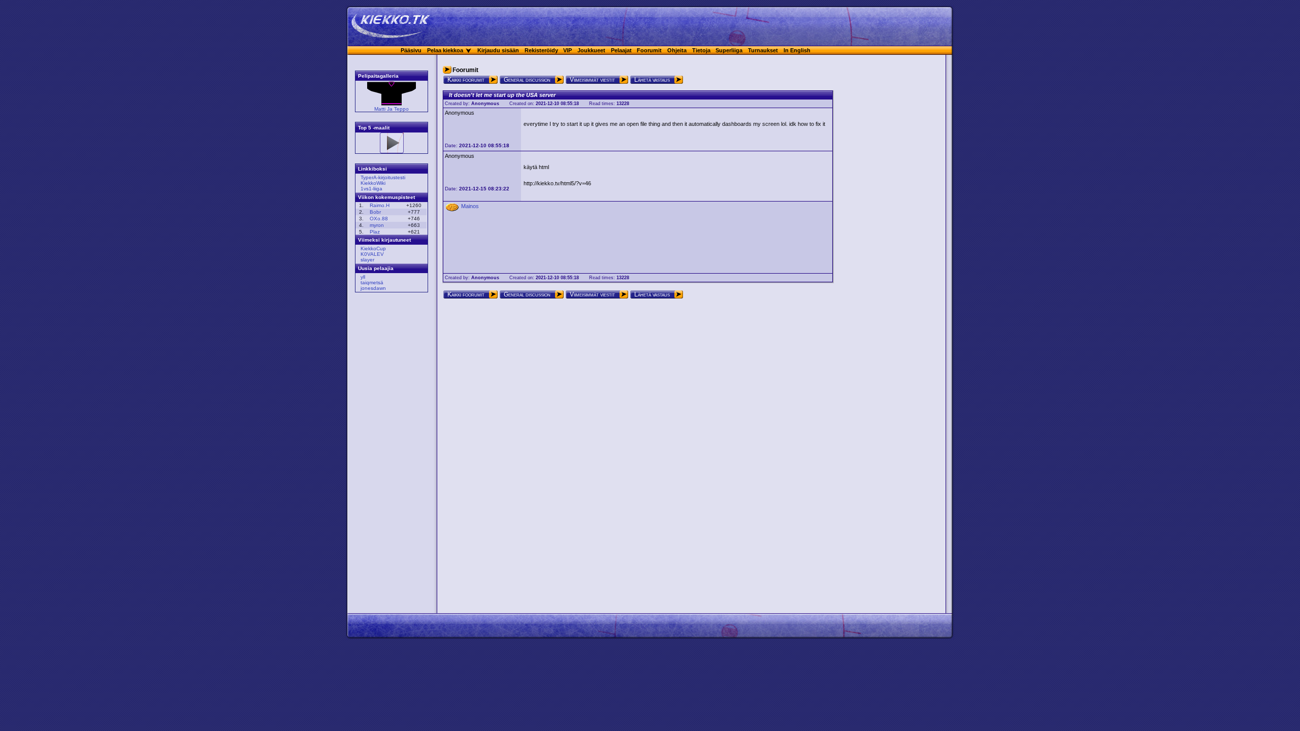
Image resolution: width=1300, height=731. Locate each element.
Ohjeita (677, 50)
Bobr (375, 212)
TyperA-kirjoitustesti (383, 177)
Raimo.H (379, 205)
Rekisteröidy (541, 50)
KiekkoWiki (373, 183)
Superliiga (729, 50)
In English (797, 50)
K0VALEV (372, 254)
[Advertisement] (388, 454)
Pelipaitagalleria (378, 76)
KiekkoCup (373, 248)
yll (363, 277)
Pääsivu (411, 50)
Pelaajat (621, 50)
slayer (367, 259)
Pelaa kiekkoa (445, 50)
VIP (567, 50)
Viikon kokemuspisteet (386, 197)
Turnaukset (763, 50)
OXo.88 (379, 218)
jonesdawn (373, 288)
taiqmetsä (372, 282)
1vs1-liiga (371, 188)
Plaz (375, 232)
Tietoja (701, 50)
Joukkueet (591, 50)
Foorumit (649, 50)
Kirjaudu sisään (498, 50)
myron (377, 225)
